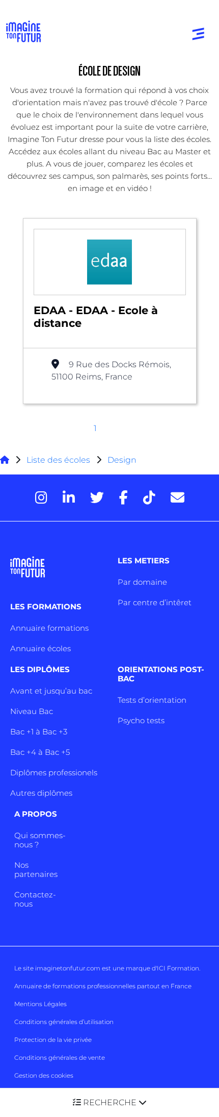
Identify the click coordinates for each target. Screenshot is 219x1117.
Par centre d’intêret (154, 602)
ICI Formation (178, 968)
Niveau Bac (31, 711)
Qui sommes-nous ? (40, 839)
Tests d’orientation (152, 700)
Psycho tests (141, 720)
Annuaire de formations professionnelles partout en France (102, 986)
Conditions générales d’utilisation (64, 1022)
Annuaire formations (49, 628)
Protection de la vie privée (53, 1039)
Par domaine (142, 582)
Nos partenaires (36, 869)
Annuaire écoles (40, 648)
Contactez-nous (35, 899)
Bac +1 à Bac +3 (38, 731)
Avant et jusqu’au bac (51, 691)
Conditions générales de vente (59, 1057)
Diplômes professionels (53, 772)
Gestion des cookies (43, 1075)
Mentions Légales (40, 1004)
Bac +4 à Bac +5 (40, 752)
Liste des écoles (58, 460)
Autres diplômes (41, 793)
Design (121, 460)
